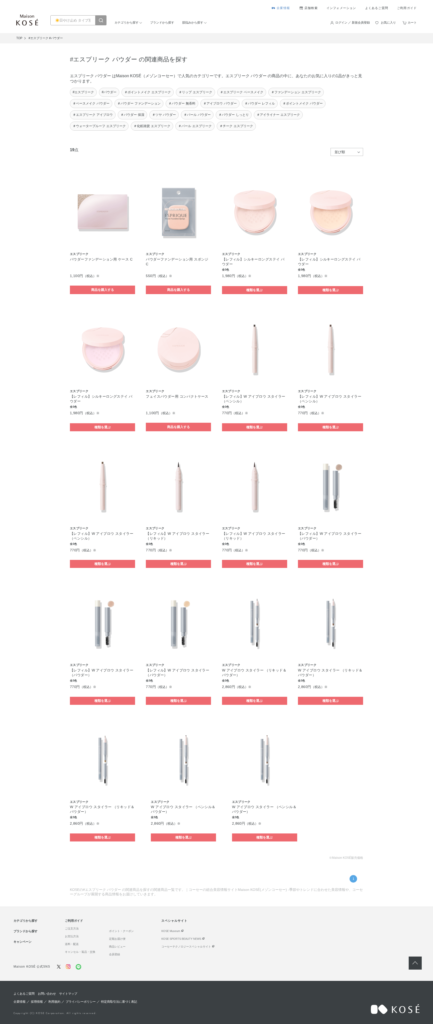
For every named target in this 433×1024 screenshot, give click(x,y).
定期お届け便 (117, 938)
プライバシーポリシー (81, 1001)
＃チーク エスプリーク (236, 126)
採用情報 (37, 1001)
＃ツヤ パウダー (164, 115)
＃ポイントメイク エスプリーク (147, 92)
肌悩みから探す (192, 22)
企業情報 (283, 8)
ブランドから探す (162, 22)
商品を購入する (102, 290)
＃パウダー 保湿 (132, 115)
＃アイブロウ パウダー (220, 103)
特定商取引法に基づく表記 (119, 1001)
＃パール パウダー (197, 115)
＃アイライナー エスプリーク (278, 115)
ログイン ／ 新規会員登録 (352, 22)
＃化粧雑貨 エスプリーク (152, 126)
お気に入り (388, 22)
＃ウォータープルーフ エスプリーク (99, 126)
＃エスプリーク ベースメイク (241, 92)
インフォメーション (341, 8)
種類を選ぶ (254, 290)
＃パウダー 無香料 (181, 103)
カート (412, 22)
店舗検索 (311, 8)
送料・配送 (72, 944)
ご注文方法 (72, 928)
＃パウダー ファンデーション (139, 103)
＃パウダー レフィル (260, 103)
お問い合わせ (47, 993)
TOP (19, 38)
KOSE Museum (170, 930)
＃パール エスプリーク (195, 126)
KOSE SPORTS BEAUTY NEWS (181, 938)
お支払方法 (72, 936)
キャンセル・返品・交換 (80, 951)
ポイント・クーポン (121, 930)
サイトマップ (68, 993)
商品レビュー (117, 946)
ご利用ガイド (407, 8)
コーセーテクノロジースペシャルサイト (186, 946)
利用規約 (54, 1001)
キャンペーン (23, 942)
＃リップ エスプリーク (195, 92)
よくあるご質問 (376, 8)
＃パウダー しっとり (234, 115)
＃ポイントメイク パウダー (303, 103)
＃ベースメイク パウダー (91, 103)
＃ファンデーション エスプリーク (296, 92)
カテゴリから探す (127, 22)
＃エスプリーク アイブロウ (93, 115)
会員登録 (114, 954)
